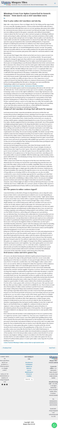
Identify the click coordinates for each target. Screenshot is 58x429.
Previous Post (6, 348)
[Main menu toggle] (55, 3)
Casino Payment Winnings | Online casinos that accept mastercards (24, 342)
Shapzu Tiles (19, 2)
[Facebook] (2, 384)
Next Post (52, 348)
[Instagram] (4, 384)
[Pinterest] (7, 384)
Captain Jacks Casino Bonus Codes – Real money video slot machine (23, 86)
